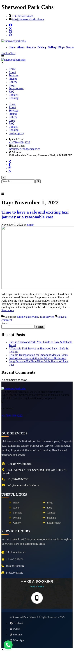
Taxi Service (47, 316)
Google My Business (19, 463)
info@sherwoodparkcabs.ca (28, 19)
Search (5, 323)
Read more (7, 310)
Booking (13, 98)
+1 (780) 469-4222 (22, 15)
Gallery (52, 47)
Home (12, 47)
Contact (13, 94)
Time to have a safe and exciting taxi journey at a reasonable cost (35, 214)
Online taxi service (27, 316)
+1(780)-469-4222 (11, 415)
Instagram (18, 634)
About (21, 47)
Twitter (16, 629)
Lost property (16, 133)
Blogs (61, 47)
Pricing (42, 47)
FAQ (11, 91)
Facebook (18, 623)
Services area (16, 88)
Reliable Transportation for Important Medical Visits (38, 354)
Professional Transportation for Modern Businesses (37, 358)
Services (31, 47)
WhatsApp (18, 640)
